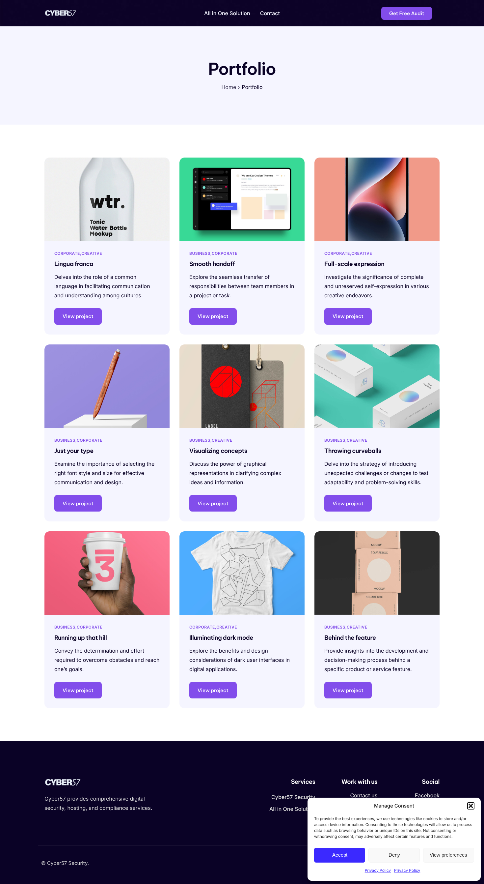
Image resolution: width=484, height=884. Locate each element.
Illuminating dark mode (221, 637)
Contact (270, 13)
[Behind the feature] (377, 573)
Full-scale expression (354, 264)
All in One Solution (227, 13)
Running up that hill (80, 637)
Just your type (74, 451)
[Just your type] (107, 386)
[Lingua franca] (107, 198)
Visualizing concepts (218, 451)
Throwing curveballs (352, 451)
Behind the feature (350, 637)
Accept (339, 855)
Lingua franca (73, 264)
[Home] (62, 13)
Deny (394, 855)
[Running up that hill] (107, 573)
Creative (91, 253)
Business (199, 253)
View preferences (448, 855)
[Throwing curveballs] (377, 386)
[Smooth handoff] (242, 198)
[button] (471, 806)
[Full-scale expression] (377, 198)
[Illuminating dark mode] (242, 573)
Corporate (67, 253)
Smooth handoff (212, 264)
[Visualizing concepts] (242, 386)
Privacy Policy (378, 870)
